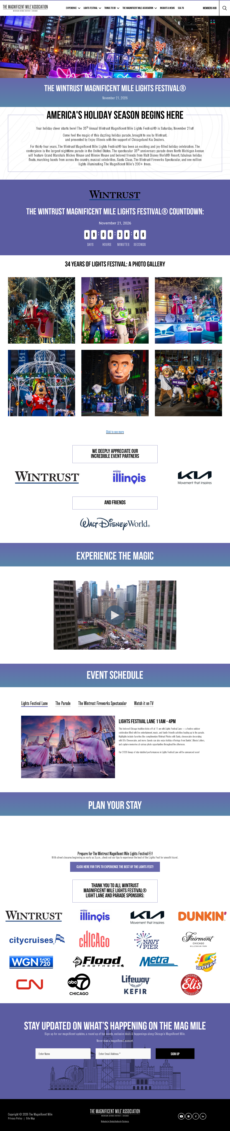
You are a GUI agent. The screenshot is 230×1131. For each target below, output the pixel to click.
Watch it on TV (143, 703)
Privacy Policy (15, 1119)
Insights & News (167, 8)
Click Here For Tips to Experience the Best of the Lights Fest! (115, 867)
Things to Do (110, 8)
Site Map (30, 1119)
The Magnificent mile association (138, 8)
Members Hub (208, 10)
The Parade (63, 703)
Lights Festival (90, 8)
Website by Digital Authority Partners (115, 1122)
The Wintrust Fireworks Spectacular (102, 703)
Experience (71, 8)
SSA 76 (181, 8)
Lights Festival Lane (34, 703)
